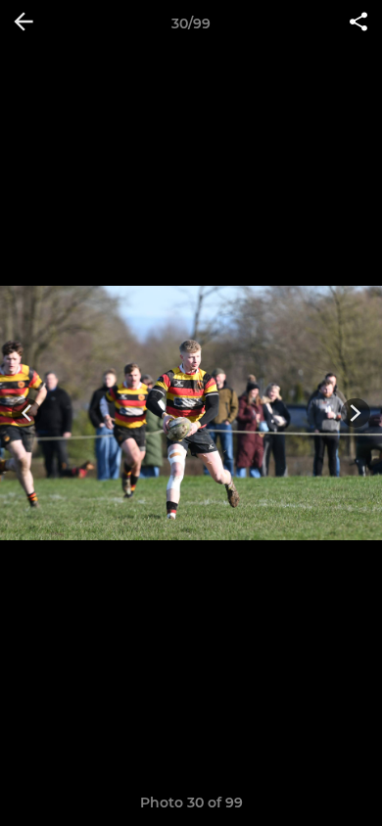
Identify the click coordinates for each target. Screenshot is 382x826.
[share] (358, 23)
